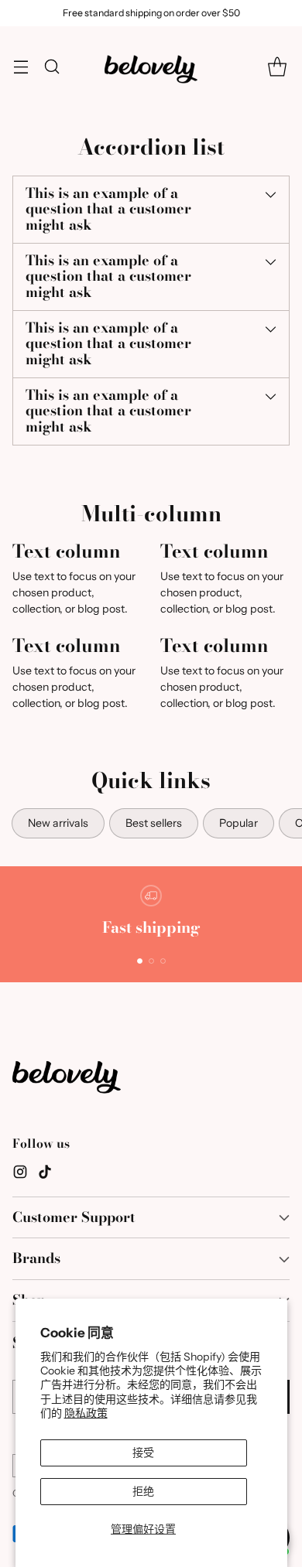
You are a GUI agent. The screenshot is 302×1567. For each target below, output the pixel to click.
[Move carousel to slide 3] (163, 961)
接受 (143, 1452)
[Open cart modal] (277, 67)
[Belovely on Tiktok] (45, 1174)
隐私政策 (86, 1413)
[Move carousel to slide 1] (139, 961)
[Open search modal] (51, 67)
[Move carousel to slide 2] (151, 961)
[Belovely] (151, 66)
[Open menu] (20, 67)
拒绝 (143, 1491)
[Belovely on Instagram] (20, 1174)
